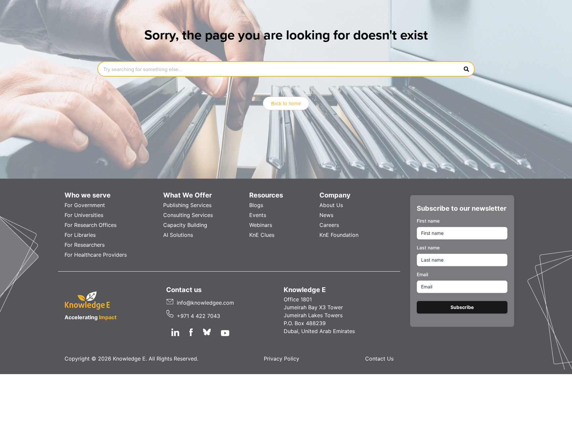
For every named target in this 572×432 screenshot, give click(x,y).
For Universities (84, 215)
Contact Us (379, 358)
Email (422, 274)
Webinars (260, 225)
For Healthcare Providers (96, 254)
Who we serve (88, 195)
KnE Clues (261, 235)
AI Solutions (178, 235)
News (326, 215)
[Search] (466, 69)
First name (428, 221)
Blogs (256, 205)
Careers (329, 225)
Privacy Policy (281, 358)
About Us (331, 205)
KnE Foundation (338, 235)
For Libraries (80, 235)
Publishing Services (187, 205)
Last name (428, 247)
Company (335, 195)
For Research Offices (91, 225)
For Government (85, 205)
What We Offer (187, 195)
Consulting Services (188, 215)
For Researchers (85, 244)
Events (257, 215)
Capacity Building (185, 225)
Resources (266, 195)
